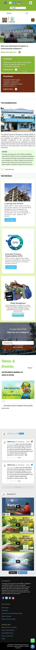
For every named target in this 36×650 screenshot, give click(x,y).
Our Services (6, 176)
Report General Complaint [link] (9, 619)
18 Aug (27, 465)
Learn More (10, 220)
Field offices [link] (5, 610)
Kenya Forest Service (7, 636)
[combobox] (14, 13)
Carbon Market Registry (8, 630)
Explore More (8, 69)
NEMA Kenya (11, 441)
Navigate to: (5, 339)
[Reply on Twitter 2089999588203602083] (8, 458)
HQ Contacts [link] (5, 607)
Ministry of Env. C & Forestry (9, 627)
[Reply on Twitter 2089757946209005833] (8, 481)
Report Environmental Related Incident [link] (12, 613)
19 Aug (27, 441)
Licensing (7, 59)
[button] (30, 2)
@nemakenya (21, 441)
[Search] (27, 13)
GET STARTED (18, 347)
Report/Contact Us (8, 52)
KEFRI (3, 638)
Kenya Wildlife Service (7, 633)
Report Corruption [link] (6, 616)
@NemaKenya (11, 444)
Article (3, 404)
